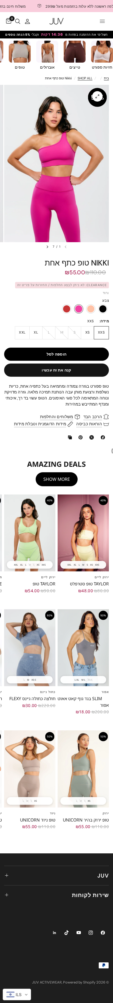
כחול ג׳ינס (47, 692)
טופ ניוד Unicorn (37, 820)
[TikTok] (67, 933)
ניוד (52, 813)
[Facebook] (103, 933)
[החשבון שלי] (27, 21)
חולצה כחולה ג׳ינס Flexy (32, 698)
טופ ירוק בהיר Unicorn (86, 820)
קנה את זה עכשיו (56, 370)
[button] (66, 309)
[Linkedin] (55, 933)
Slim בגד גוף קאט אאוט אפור (83, 701)
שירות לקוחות (90, 895)
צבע (105, 300)
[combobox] (17, 994)
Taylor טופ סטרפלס (89, 584)
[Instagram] (91, 933)
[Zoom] (97, 96)
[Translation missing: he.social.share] (101, 437)
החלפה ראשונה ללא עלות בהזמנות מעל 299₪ (68, 6)
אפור (105, 692)
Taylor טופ (44, 584)
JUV (103, 875)
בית (106, 78)
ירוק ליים (102, 577)
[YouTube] (79, 933)
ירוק (106, 813)
